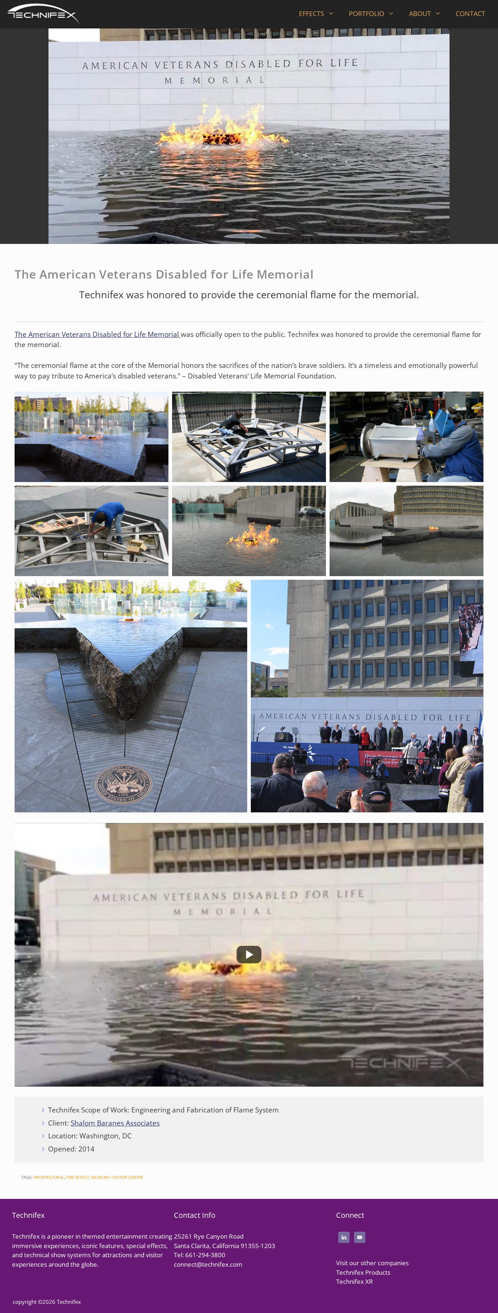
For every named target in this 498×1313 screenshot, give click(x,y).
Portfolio (366, 13)
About (420, 13)
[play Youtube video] (249, 955)
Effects (311, 13)
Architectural (48, 1177)
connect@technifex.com (208, 1264)
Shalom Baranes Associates (115, 1123)
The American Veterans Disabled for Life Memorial (98, 334)
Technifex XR (354, 1281)
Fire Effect (77, 1177)
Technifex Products (363, 1272)
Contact (470, 13)
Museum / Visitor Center (117, 1177)
